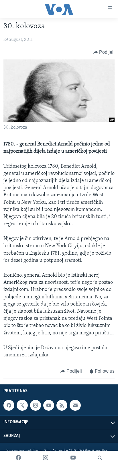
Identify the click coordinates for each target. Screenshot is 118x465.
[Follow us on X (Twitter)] (22, 405)
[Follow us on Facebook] (8, 405)
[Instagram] (45, 458)
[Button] (104, 52)
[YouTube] (73, 458)
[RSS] (61, 405)
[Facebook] (18, 458)
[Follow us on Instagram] (35, 405)
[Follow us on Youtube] (48, 405)
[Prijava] (75, 405)
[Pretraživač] (100, 458)
